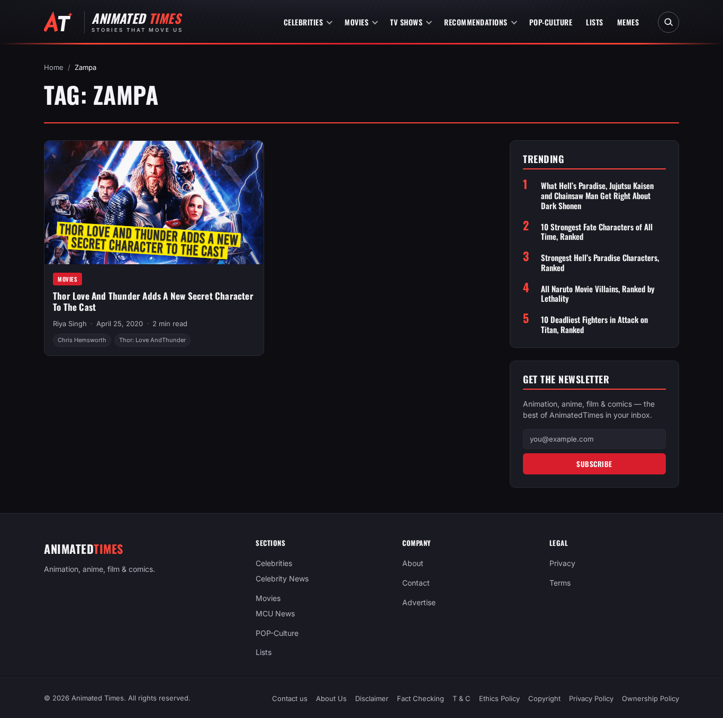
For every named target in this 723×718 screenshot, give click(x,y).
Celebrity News (282, 578)
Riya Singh (70, 323)
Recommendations (476, 22)
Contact (416, 582)
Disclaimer (371, 698)
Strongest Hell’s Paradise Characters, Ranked (600, 263)
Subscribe (594, 464)
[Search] (668, 22)
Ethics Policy (499, 698)
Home (54, 67)
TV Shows (406, 22)
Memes (628, 22)
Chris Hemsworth (82, 340)
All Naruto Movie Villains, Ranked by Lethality (598, 294)
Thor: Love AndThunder (152, 340)
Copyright (544, 698)
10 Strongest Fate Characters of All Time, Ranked (597, 232)
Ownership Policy (650, 698)
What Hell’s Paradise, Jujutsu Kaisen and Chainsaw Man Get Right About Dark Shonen (597, 195)
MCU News (275, 613)
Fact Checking (420, 698)
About (412, 563)
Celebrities (303, 22)
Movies (356, 22)
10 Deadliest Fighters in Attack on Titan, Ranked (594, 325)
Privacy (562, 563)
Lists (594, 22)
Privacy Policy (591, 698)
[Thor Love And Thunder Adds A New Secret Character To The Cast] (154, 202)
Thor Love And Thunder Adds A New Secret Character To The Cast (153, 301)
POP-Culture (551, 22)
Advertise (419, 602)
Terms (560, 582)
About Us (331, 698)
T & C (462, 698)
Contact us (290, 698)
